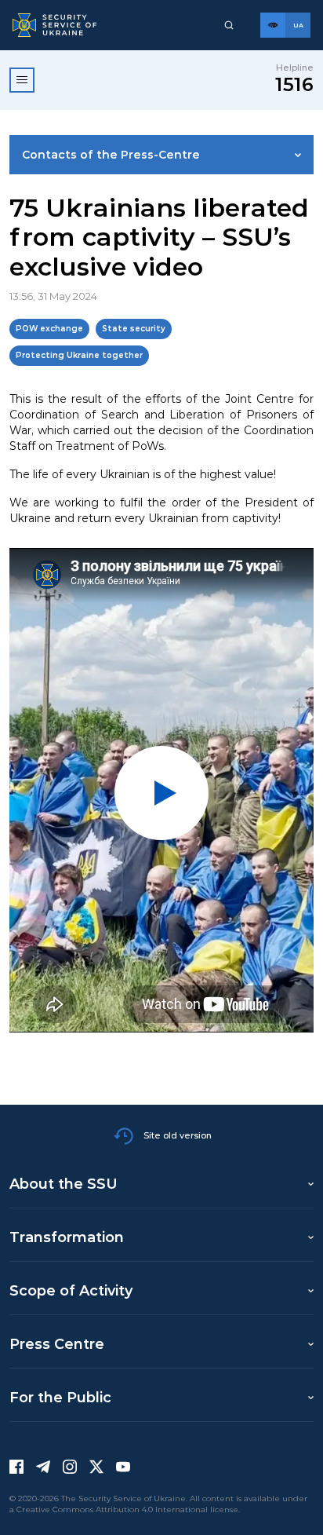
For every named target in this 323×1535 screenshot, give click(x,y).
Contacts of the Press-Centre (111, 155)
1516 (294, 84)
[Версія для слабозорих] (272, 25)
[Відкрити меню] (21, 80)
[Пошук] (229, 25)
